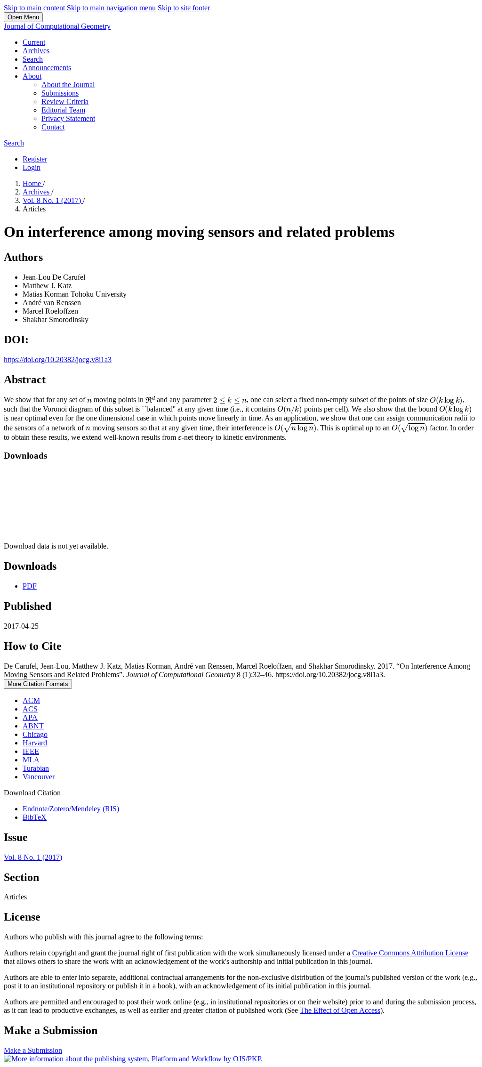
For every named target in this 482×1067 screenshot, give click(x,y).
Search (33, 59)
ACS (30, 709)
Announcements (47, 68)
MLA (31, 760)
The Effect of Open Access (340, 1010)
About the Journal (68, 85)
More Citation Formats (38, 683)
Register (35, 159)
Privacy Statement (68, 118)
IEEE (31, 751)
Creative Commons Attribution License (410, 953)
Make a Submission (33, 1050)
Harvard (35, 743)
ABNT (33, 726)
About (32, 76)
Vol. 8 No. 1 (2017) (53, 200)
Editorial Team (63, 110)
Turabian (36, 768)
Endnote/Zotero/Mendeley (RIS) (71, 809)
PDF (30, 586)
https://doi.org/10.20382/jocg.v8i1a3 (58, 360)
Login (31, 167)
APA (30, 717)
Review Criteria (64, 101)
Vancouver (39, 777)
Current (34, 42)
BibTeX (35, 817)
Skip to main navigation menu (111, 8)
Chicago (35, 734)
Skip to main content (34, 8)
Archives (36, 51)
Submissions (60, 93)
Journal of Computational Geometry (57, 26)
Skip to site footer (184, 8)
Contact (52, 127)
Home (33, 183)
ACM (31, 700)
